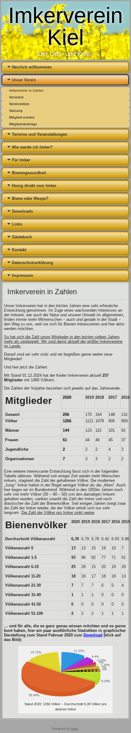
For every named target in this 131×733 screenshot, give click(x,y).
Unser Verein (24, 80)
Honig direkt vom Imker (34, 185)
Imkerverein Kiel (65, 26)
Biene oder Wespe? (30, 198)
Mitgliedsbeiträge (23, 124)
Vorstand (16, 97)
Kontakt (19, 249)
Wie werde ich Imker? (32, 147)
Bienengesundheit (29, 172)
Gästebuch (22, 237)
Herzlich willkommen (32, 67)
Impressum (22, 275)
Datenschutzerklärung (32, 262)
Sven (74, 728)
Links (17, 224)
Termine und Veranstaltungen (39, 134)
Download (92, 635)
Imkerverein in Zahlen (26, 90)
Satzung (16, 110)
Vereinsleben (19, 104)
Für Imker (21, 160)
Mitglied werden (22, 117)
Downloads (22, 211)
